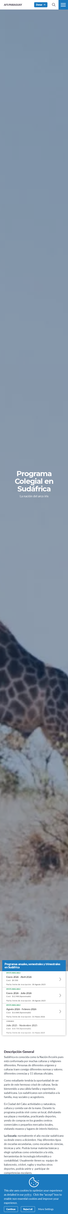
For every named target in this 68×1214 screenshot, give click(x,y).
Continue (10, 1209)
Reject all (28, 1209)
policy (27, 1194)
